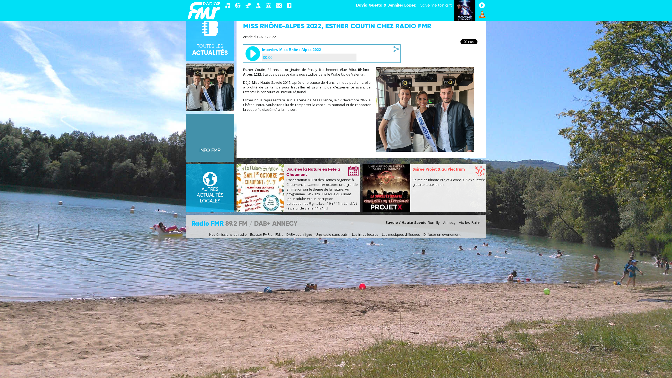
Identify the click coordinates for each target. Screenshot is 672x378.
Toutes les (210, 50)
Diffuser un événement (441, 234)
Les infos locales (365, 234)
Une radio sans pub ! (332, 234)
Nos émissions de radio (228, 234)
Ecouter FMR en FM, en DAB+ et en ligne (281, 234)
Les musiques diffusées (401, 234)
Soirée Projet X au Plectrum (438, 169)
